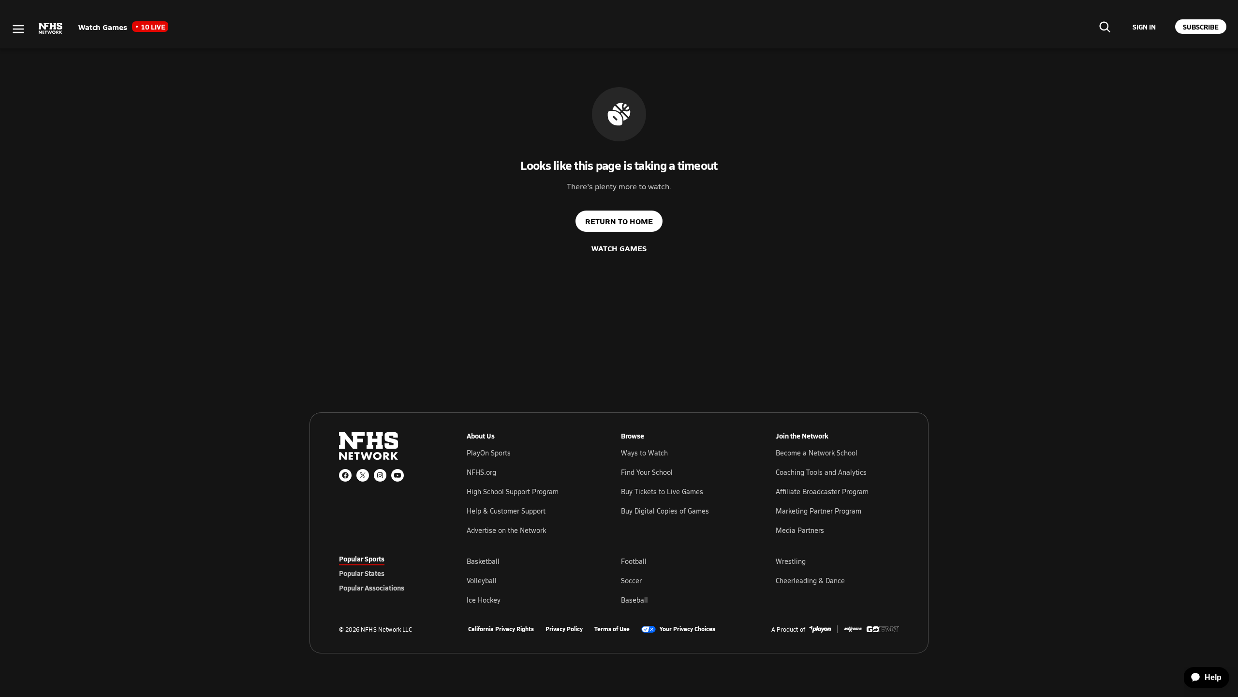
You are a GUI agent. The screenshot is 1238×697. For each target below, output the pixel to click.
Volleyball (482, 580)
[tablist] (387, 573)
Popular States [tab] (361, 573)
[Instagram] (380, 475)
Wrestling (791, 561)
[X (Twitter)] (362, 475)
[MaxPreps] (853, 629)
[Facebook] (345, 475)
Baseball (634, 600)
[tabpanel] (683, 580)
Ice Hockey (484, 600)
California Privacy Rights (501, 629)
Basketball (483, 561)
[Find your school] (1104, 26)
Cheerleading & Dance (810, 580)
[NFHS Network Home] (51, 28)
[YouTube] (397, 475)
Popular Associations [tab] (371, 587)
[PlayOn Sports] (820, 629)
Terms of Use (612, 629)
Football (634, 561)
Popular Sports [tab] (361, 558)
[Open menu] (18, 29)
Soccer (631, 580)
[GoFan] (883, 629)
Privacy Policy (564, 629)
